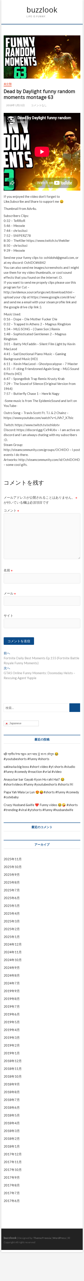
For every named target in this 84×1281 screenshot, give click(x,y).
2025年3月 (12, 921)
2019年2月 (12, 1045)
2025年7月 (12, 890)
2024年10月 (13, 960)
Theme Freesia (42, 1238)
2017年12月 (13, 1154)
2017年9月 (12, 1177)
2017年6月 (12, 1201)
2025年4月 (12, 913)
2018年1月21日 (15, 105)
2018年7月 (12, 1100)
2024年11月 (13, 952)
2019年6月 (12, 1014)
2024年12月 (13, 944)
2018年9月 (12, 1084)
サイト (8, 615)
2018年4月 (12, 1123)
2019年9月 (12, 991)
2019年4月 (12, 1030)
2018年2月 (12, 1138)
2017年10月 (13, 1170)
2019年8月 (12, 999)
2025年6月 (12, 898)
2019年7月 (12, 1006)
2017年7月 (12, 1193)
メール (10, 593)
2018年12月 (13, 1061)
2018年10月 (13, 1076)
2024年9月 (12, 967)
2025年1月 (12, 937)
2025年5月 (12, 906)
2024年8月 (12, 975)
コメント (11, 510)
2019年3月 (12, 1037)
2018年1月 (12, 1146)
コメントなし (39, 105)
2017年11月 (13, 1162)
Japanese (14, 723)
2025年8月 (12, 882)
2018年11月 (13, 1069)
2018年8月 (12, 1092)
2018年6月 (12, 1107)
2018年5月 (12, 1115)
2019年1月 (12, 1053)
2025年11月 (13, 859)
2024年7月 (12, 983)
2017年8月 (12, 1185)
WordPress (59, 1238)
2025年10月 (13, 867)
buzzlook (41, 9)
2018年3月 (12, 1131)
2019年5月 (12, 1022)
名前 (8, 570)
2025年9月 (12, 874)
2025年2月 (12, 929)
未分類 (8, 83)
